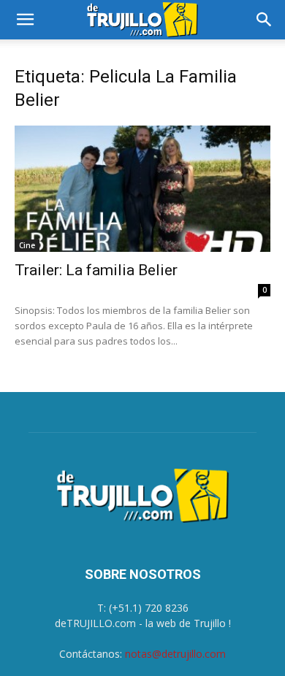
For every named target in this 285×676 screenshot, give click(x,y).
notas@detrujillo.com (175, 654)
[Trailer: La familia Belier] (142, 189)
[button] (24, 19)
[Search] (264, 19)
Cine (27, 245)
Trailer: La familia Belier (96, 270)
